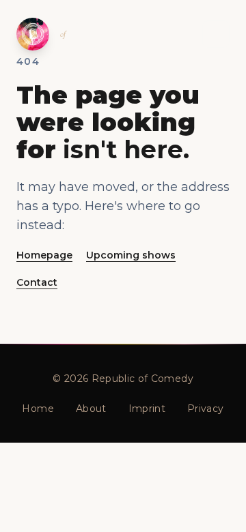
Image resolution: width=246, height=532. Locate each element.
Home (37, 408)
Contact (36, 282)
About (91, 408)
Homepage (44, 255)
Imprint (146, 408)
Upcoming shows (131, 255)
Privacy (205, 408)
